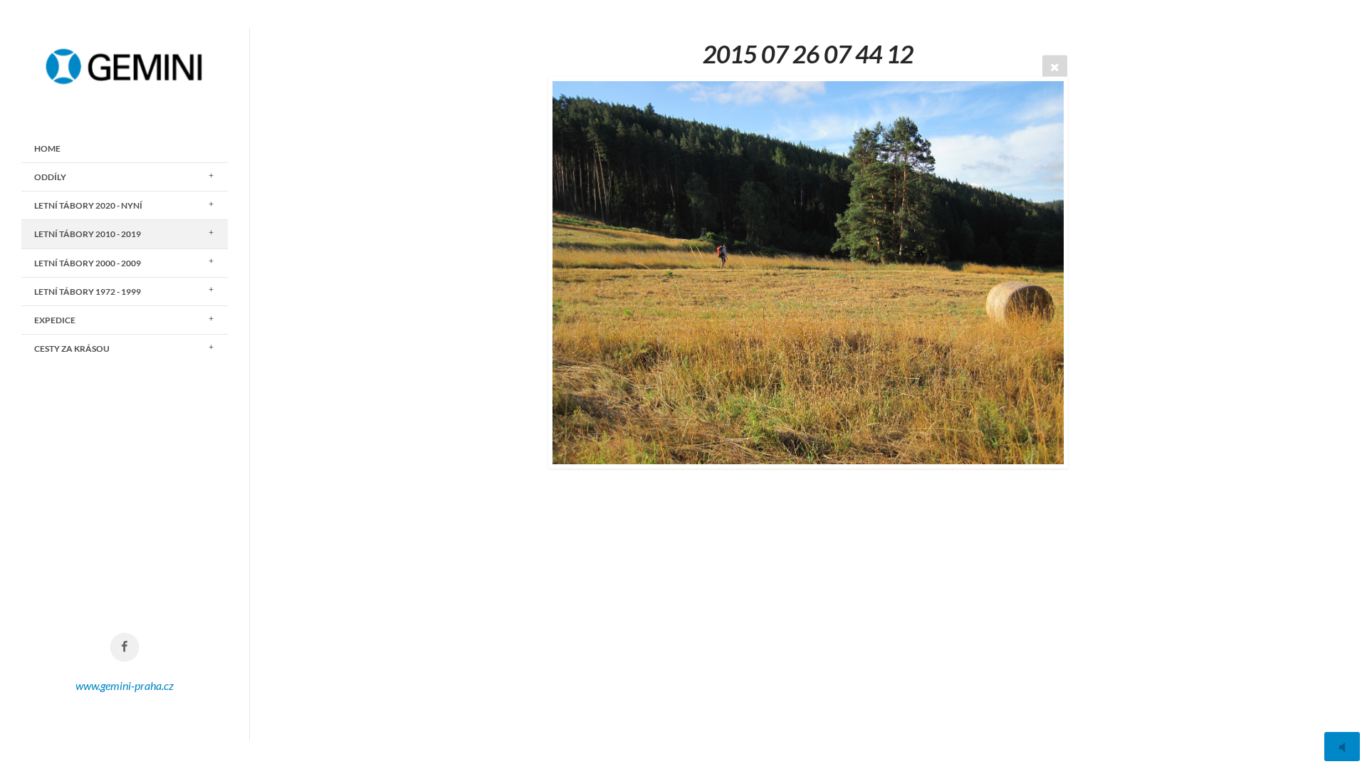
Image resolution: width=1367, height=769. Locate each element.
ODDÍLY (50, 177)
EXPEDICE (54, 320)
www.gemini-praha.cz (124, 685)
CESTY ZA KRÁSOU (72, 348)
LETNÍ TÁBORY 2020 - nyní (88, 205)
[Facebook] (125, 647)
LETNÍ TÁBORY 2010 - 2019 (87, 234)
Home (47, 148)
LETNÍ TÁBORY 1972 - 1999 (87, 291)
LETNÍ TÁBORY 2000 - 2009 (87, 263)
